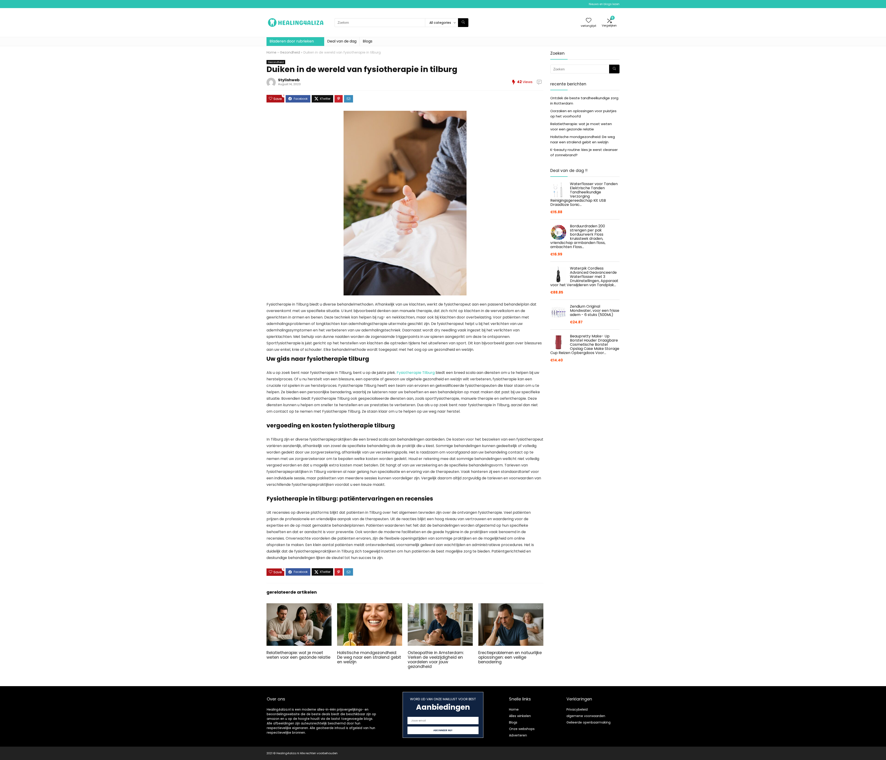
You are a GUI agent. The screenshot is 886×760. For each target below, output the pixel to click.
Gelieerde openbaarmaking (588, 722)
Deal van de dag (341, 41)
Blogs (367, 41)
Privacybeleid (577, 709)
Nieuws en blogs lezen (604, 4)
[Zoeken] (463, 22)
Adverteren (518, 735)
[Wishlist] (588, 20)
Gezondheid (290, 52)
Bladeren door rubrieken (291, 41)
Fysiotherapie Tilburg (416, 372)
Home (271, 52)
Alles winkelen (520, 716)
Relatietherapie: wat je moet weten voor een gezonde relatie (298, 655)
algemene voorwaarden (585, 716)
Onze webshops (522, 729)
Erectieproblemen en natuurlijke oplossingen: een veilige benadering (510, 657)
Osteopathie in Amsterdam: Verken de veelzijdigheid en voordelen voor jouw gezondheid (436, 659)
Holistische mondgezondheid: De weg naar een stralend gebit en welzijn (369, 657)
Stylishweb (288, 80)
